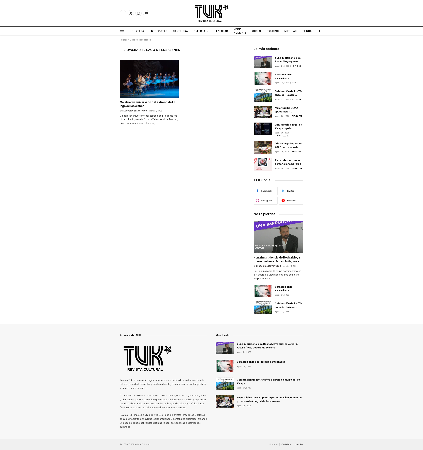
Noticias (290, 31)
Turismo (273, 31)
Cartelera (180, 31)
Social (257, 31)
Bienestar (221, 31)
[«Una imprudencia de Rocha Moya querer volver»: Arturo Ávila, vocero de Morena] (263, 62)
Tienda (307, 31)
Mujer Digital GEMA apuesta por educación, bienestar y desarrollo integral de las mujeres (289, 109)
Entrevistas (158, 31)
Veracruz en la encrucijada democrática (283, 76)
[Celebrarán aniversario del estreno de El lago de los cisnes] (149, 79)
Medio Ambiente (240, 31)
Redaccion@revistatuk (134, 111)
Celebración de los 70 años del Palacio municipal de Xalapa (288, 93)
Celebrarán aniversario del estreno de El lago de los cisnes (147, 104)
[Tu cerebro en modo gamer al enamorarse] (263, 164)
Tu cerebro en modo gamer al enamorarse (288, 162)
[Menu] (122, 31)
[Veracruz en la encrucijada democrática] (263, 78)
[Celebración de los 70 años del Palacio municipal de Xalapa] (263, 95)
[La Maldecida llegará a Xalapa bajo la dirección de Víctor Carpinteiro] (263, 129)
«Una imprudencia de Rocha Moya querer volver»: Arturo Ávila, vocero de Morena (288, 59)
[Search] (318, 31)
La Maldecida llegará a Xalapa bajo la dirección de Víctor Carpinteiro (288, 126)
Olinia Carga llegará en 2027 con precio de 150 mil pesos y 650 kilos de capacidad (288, 145)
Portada (138, 31)
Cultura (199, 31)
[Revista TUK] (211, 13)
